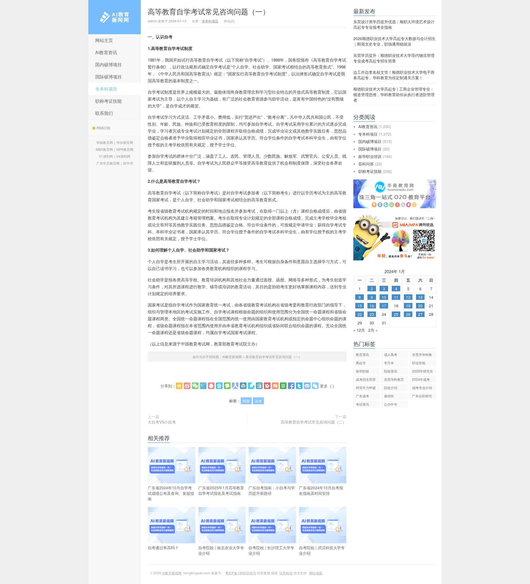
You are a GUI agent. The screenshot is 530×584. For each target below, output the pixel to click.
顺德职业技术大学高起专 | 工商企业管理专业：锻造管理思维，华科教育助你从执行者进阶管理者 (393, 94)
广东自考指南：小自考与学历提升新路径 (271, 490)
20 (420, 305)
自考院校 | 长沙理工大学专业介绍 (271, 550)
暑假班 (389, 395)
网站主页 (104, 40)
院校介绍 (390, 387)
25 (396, 314)
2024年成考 (421, 379)
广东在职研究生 (422, 396)
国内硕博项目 (108, 64)
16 (372, 305)
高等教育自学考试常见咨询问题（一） (209, 11)
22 (359, 314)
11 (396, 297)
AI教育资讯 (106, 52)
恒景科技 (286, 572)
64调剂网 (123, 156)
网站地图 (315, 572)
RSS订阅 (103, 127)
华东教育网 (124, 142)
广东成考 (362, 395)
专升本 (389, 362)
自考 (258, 400)
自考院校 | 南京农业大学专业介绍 (221, 550)
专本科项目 (106, 89)
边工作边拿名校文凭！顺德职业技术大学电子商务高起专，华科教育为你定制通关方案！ (393, 74)
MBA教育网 (104, 149)
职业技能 (418, 362)
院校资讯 (390, 371)
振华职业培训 (369, 156)
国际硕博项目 (108, 76)
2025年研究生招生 (422, 372)
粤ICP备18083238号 (240, 572)
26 (408, 314)
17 (384, 305)
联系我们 (104, 113)
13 (420, 297)
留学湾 (128, 163)
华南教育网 (104, 142)
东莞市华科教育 (422, 355)
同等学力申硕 (366, 387)
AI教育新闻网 (114, 17)
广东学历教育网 (108, 163)
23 (372, 314)
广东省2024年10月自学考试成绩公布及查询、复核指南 (171, 493)
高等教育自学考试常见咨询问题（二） (313, 422)
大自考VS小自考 (162, 422)
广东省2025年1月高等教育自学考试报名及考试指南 (221, 490)
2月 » (373, 330)
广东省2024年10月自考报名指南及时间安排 (321, 490)
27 (420, 314)
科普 (246, 400)
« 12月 (359, 330)
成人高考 (390, 354)
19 (408, 305)
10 (384, 297)
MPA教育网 (124, 149)
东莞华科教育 (394, 379)
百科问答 (366, 164)
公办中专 (390, 404)
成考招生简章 (366, 379)
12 (408, 297)
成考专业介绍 (422, 387)
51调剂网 (106, 156)
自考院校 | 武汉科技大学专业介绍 (322, 550)
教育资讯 (362, 354)
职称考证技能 (108, 101)
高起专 (361, 362)
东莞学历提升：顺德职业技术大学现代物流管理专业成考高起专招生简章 (393, 58)
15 (359, 305)
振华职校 (362, 371)
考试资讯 (362, 404)
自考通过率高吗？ (163, 547)
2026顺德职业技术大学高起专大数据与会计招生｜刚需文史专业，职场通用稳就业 (394, 41)
